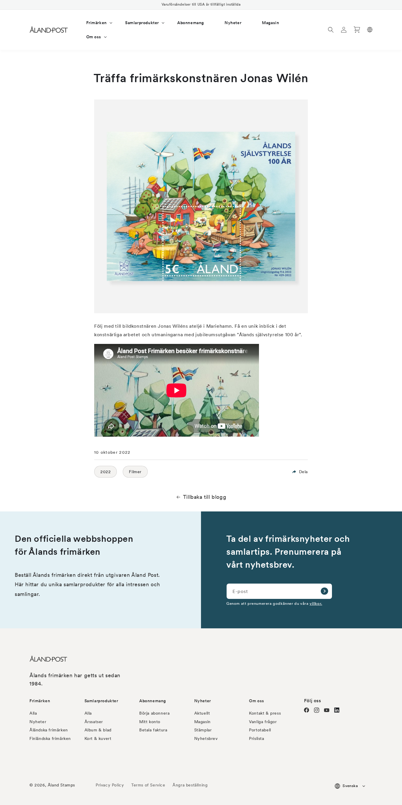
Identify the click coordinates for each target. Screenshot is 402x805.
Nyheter (37, 721)
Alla (33, 713)
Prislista (256, 738)
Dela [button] (303, 471)
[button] (95, 23)
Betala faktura (153, 730)
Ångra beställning (189, 785)
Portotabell (260, 730)
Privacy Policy (110, 785)
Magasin (202, 721)
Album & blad (98, 730)
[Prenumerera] (324, 591)
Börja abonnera (154, 713)
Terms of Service (148, 785)
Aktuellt (202, 713)
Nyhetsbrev (206, 738)
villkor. (316, 603)
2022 (105, 471)
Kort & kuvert (98, 738)
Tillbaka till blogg (204, 497)
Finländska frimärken (50, 738)
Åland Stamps (61, 785)
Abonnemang (152, 700)
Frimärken (39, 700)
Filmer (135, 471)
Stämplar (203, 730)
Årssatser (93, 721)
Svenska (350, 786)
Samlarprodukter (101, 700)
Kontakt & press (265, 713)
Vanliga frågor (263, 721)
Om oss (256, 700)
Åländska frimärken (48, 730)
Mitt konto (149, 721)
